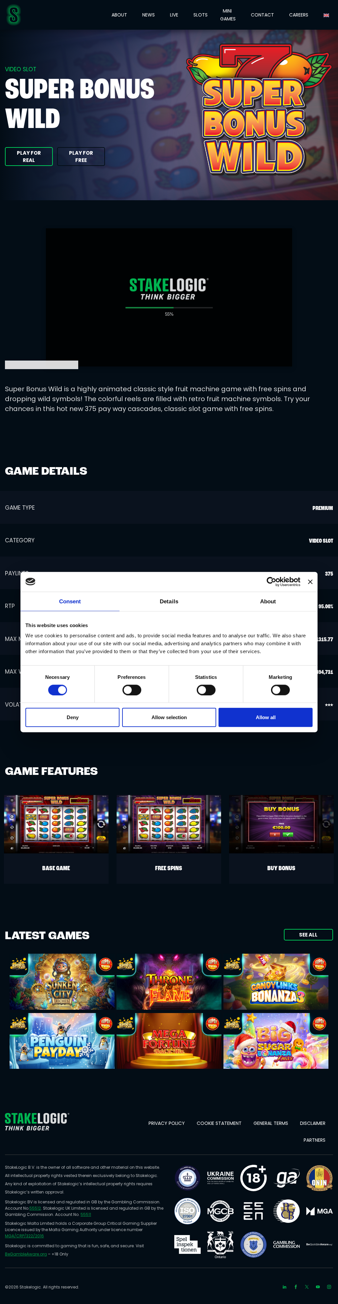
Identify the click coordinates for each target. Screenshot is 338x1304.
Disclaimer (312, 1123)
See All (308, 934)
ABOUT (119, 15)
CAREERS (298, 15)
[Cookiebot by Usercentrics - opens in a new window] (271, 582)
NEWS (148, 15)
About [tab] (268, 601)
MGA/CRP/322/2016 (24, 1236)
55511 (86, 1214)
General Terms (271, 1123)
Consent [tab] (70, 601)
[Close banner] (310, 581)
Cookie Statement (219, 1123)
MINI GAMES (228, 15)
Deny (73, 717)
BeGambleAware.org (26, 1254)
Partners (314, 1140)
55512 (35, 1208)
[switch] (131, 689)
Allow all (266, 717)
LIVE (174, 15)
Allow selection (169, 717)
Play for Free (81, 156)
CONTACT (262, 15)
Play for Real (29, 156)
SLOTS (200, 15)
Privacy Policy (167, 1123)
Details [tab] (169, 601)
